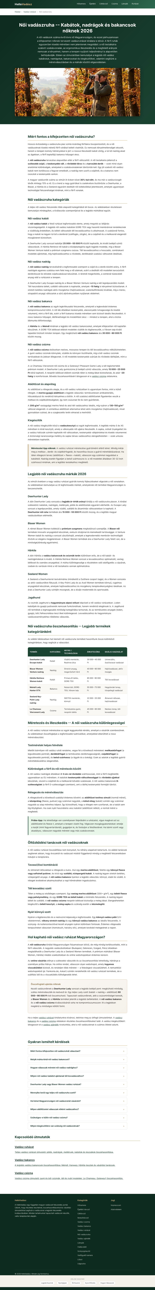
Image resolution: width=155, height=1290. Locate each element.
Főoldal (17, 12)
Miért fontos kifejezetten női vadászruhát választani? (55, 1051)
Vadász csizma (84, 1222)
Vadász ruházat (29, 12)
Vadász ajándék (84, 1239)
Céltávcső (103, 4)
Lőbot (80, 1259)
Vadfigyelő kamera (85, 1255)
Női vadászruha (84, 1234)
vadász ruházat (46, 1017)
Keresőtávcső (83, 1218)
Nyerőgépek (62, 1283)
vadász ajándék (51, 1024)
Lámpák (124, 4)
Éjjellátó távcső (84, 1209)
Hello (23, 4)
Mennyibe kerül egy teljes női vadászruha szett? (53, 1092)
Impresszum (116, 1205)
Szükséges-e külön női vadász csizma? (49, 1117)
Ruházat (135, 4)
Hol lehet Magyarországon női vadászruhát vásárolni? (55, 1101)
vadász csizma (99, 376)
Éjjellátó (92, 4)
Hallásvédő (82, 1247)
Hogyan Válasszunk (107, 1283)
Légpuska (81, 1264)
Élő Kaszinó (76, 1283)
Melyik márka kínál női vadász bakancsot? (50, 1059)
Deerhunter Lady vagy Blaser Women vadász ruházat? (55, 1084)
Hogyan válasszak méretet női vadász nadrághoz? (54, 1067)
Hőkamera (81, 4)
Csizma (115, 4)
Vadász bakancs (84, 1226)
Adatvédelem (116, 1209)
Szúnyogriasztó (84, 1251)
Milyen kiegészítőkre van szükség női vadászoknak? (55, 1126)
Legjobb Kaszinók (47, 1283)
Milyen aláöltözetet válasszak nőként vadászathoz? (54, 1109)
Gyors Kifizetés (90, 1283)
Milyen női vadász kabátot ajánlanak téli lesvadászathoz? (57, 1076)
